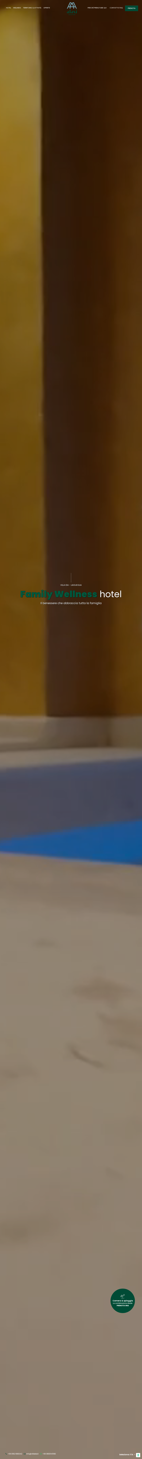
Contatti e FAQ (116, 8)
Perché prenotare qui (97, 8)
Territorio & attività (32, 8)
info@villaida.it (32, 1454)
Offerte (46, 8)
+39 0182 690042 (14, 1454)
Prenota (131, 8)
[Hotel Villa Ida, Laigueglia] (72, 8)
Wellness (17, 8)
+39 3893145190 (49, 1454)
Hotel (8, 8)
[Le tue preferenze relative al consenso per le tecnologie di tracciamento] (138, 1455)
